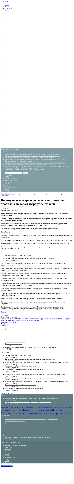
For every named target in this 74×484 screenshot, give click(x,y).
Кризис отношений (11, 66)
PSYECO (8, 144)
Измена (7, 130)
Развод (7, 126)
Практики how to (10, 93)
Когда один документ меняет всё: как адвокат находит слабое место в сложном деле (32, 156)
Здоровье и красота (11, 47)
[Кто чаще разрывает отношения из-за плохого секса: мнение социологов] (15, 435)
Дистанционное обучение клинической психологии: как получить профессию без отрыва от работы (38, 166)
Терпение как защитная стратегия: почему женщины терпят (24, 170)
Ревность (8, 98)
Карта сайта (8, 447)
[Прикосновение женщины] (15, 342)
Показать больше (6, 393)
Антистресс (9, 33)
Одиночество (9, 79)
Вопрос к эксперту (11, 38)
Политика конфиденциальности (15, 445)
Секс (6, 107)
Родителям (8, 103)
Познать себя (9, 89)
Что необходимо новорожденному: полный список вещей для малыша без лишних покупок (35, 163)
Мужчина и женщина (12, 75)
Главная (3, 194)
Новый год (8, 140)
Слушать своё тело (11, 135)
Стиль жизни (9, 24)
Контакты (8, 449)
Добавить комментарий (8, 322)
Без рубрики (10, 194)
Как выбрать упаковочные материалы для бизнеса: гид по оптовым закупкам (30, 164)
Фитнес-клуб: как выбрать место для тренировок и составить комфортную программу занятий (36, 159)
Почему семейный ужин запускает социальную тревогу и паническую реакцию (31, 347)
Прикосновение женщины (13, 344)
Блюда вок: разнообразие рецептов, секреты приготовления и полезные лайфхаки (32, 154)
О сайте (7, 450)
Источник (4, 312)
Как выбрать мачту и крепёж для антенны (18, 161)
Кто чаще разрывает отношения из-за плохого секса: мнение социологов (28, 437)
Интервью (8, 56)
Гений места (9, 42)
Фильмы (7, 117)
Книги (7, 52)
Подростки (8, 84)
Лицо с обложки (10, 70)
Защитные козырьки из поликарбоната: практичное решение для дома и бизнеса (31, 419)
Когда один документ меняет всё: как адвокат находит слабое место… (28, 402)
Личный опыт (9, 15)
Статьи (7, 19)
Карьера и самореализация (14, 61)
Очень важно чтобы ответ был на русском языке (20, 168)
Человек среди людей (12, 121)
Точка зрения (9, 29)
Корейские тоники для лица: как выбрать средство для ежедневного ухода (29, 157)
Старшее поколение (11, 112)
